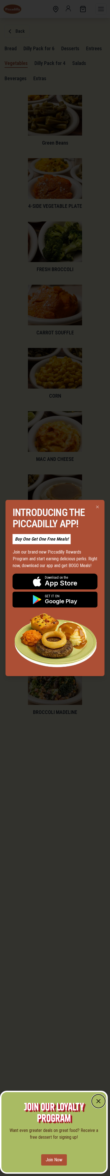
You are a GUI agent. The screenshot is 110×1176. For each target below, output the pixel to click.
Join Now (54, 1159)
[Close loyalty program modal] (98, 1101)
